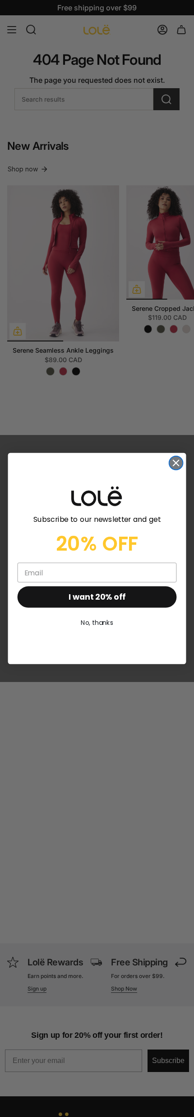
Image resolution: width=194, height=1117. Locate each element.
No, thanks (97, 623)
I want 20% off (97, 597)
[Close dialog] (176, 463)
